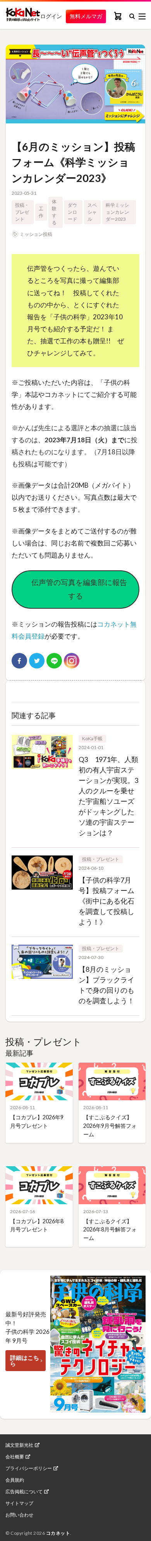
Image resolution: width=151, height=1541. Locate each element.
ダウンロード (72, 212)
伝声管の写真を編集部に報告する (75, 589)
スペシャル (92, 212)
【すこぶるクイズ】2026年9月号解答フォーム (110, 1125)
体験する (54, 212)
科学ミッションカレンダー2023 (117, 212)
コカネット (58, 1533)
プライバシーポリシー (28, 1468)
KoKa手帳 (92, 738)
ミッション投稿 (36, 234)
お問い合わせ (19, 1515)
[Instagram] (71, 660)
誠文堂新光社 (19, 1445)
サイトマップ (19, 1503)
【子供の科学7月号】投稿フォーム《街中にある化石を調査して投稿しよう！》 (106, 901)
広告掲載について (24, 1491)
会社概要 (14, 1456)
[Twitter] (37, 660)
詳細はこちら (24, 1360)
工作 (41, 212)
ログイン (51, 16)
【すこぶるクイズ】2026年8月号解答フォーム (110, 1229)
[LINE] (54, 660)
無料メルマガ (86, 16)
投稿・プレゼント (22, 212)
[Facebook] (19, 660)
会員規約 (14, 1480)
